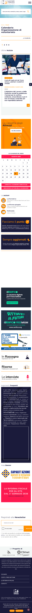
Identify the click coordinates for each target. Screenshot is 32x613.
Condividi (27, 38)
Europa (11, 401)
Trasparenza (15, 424)
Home (2, 25)
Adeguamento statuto (17, 390)
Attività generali (13, 395)
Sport (21, 422)
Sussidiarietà (6, 423)
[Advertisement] (16, 270)
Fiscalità (17, 402)
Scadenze (24, 420)
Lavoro (15, 406)
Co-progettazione (11, 397)
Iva (12, 406)
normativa (8, 412)
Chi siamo (4, 574)
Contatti (4, 583)
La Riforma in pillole (7, 580)
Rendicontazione (17, 420)
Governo (22, 404)
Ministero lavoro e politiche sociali (13, 410)
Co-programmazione (22, 397)
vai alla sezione (16, 130)
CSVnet (24, 399)
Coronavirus (13, 399)
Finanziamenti (17, 401)
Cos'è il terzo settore (8, 577)
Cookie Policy (19, 610)
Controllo (5, 399)
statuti (24, 422)
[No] (30, 607)
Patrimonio (19, 414)
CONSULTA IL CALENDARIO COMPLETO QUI (16, 184)
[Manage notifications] (28, 610)
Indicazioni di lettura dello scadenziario (16, 188)
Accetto (12, 610)
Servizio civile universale (9, 422)
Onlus (17, 412)
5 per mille (7, 390)
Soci (18, 422)
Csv (20, 399)
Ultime (7, 50)
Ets (8, 401)
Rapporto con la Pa (16, 416)
